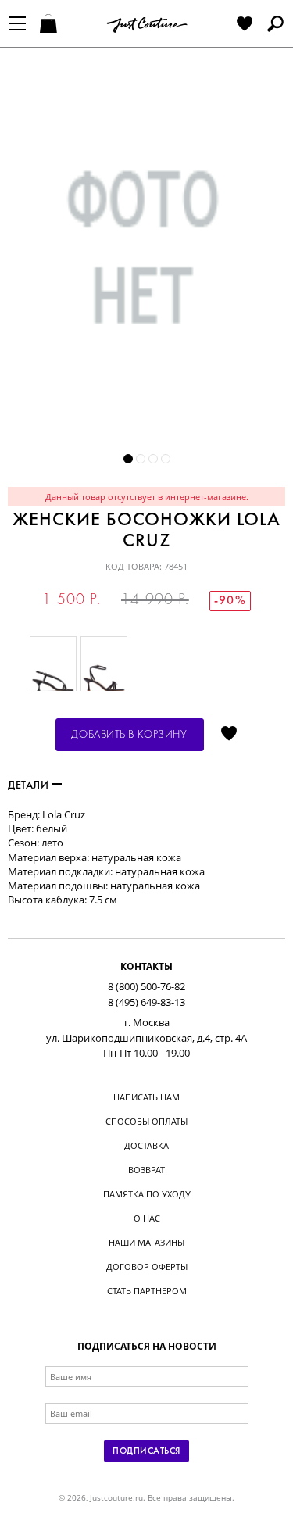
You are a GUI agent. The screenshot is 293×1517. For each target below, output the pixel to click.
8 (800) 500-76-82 (146, 986)
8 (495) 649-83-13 (146, 1002)
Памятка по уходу (147, 1194)
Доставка (146, 1145)
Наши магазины (146, 1242)
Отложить (229, 734)
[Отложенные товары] (244, 25)
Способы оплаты (146, 1121)
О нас (147, 1218)
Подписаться (146, 1451)
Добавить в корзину (129, 735)
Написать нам (146, 1097)
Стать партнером (147, 1291)
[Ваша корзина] (50, 25)
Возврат (146, 1169)
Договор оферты (147, 1266)
